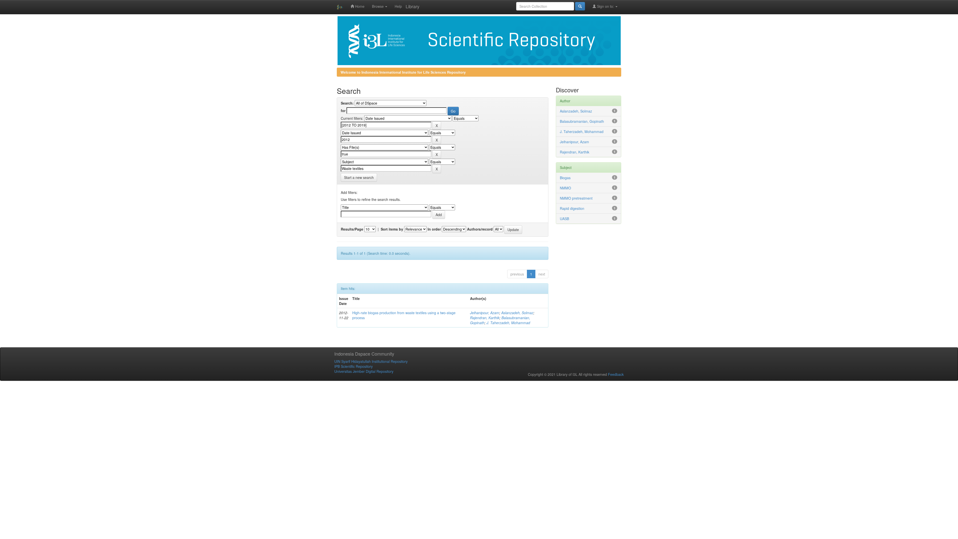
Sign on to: (605, 6)
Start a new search (359, 177)
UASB (564, 218)
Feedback (616, 374)
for (343, 110)
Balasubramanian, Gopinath (582, 121)
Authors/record (480, 229)
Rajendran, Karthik (484, 317)
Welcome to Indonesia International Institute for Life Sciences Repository (403, 72)
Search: (347, 103)
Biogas (565, 177)
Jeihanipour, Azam (484, 312)
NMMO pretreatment (576, 198)
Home (359, 6)
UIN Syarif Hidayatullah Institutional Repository (371, 361)
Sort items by (392, 229)
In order (434, 229)
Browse (378, 6)
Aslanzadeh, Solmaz (517, 312)
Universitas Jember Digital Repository (363, 371)
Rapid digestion (572, 208)
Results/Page (352, 229)
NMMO (565, 187)
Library (412, 6)
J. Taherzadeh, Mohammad (508, 322)
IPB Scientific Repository (353, 366)
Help (398, 6)
